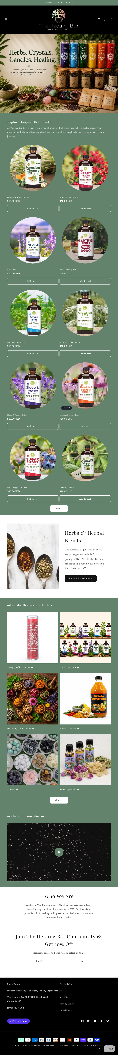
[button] (6, 19)
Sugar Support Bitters (17, 487)
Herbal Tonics (68, 728)
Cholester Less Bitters (70, 342)
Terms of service (90, 1045)
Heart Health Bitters (69, 197)
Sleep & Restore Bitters (18, 415)
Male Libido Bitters (16, 342)
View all (59, 508)
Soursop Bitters (67, 487)
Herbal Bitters (68, 667)
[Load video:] (59, 852)
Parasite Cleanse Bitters (18, 197)
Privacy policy (76, 1045)
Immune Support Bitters (70, 415)
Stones (11, 789)
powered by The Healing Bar (44, 1045)
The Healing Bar (27, 1045)
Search (63, 990)
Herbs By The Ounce (19, 728)
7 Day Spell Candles (18, 667)
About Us (64, 997)
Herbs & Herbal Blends (80, 578)
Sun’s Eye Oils (68, 789)
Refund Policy (66, 1010)
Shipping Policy (67, 1003)
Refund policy (63, 1045)
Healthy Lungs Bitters (70, 270)
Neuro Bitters (13, 270)
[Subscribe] (81, 961)
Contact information (103, 1048)
